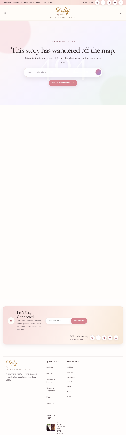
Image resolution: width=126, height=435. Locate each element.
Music (69, 396)
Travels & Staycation (51, 389)
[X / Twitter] (120, 2)
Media (49, 397)
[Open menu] (5, 13)
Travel (69, 386)
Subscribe (79, 321)
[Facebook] (103, 2)
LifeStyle (50, 373)
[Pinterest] (109, 2)
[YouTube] (114, 2)
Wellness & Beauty (51, 380)
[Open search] (120, 13)
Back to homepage (61, 83)
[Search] (98, 72)
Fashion (50, 367)
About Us (50, 403)
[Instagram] (97, 2)
